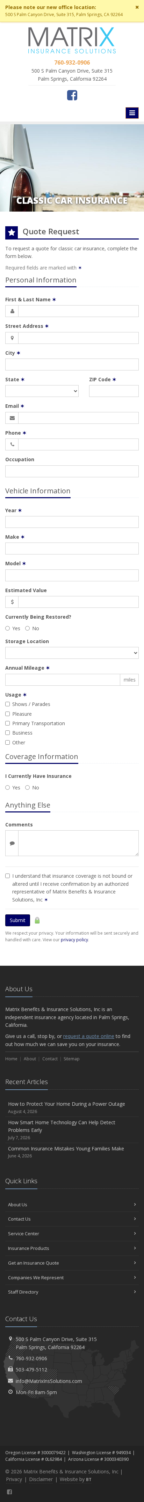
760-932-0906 (31, 1358)
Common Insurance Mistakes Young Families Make (66, 1152)
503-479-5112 (31, 1369)
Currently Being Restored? (38, 616)
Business (22, 732)
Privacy (14, 1479)
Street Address (27, 326)
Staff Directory (23, 1292)
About (30, 1059)
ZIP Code (102, 379)
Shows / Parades (31, 704)
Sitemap (72, 1059)
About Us (17, 1204)
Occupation (19, 459)
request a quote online (88, 1036)
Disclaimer (41, 1479)
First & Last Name (30, 299)
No (35, 628)
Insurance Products (28, 1248)
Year (13, 510)
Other (18, 742)
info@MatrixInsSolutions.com (49, 1381)
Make (15, 536)
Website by (76, 1479)
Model (15, 563)
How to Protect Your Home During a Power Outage (66, 1107)
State (15, 379)
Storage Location (27, 641)
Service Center (23, 1233)
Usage (16, 694)
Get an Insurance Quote (33, 1263)
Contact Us (19, 1219)
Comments (19, 824)
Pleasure (22, 713)
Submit (18, 920)
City (13, 352)
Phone (16, 432)
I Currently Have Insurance (38, 776)
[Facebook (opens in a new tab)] (72, 95)
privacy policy (74, 940)
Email (14, 406)
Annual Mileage (27, 667)
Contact (50, 1059)
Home (11, 1059)
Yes (16, 628)
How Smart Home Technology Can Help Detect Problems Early (61, 1130)
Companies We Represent (36, 1277)
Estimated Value (26, 590)
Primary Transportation (38, 723)
